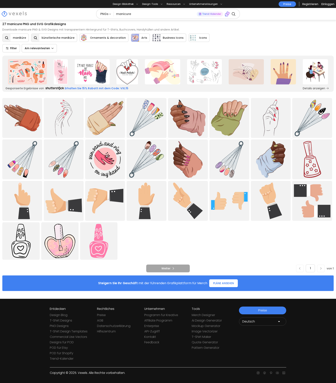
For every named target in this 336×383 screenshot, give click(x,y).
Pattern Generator (205, 347)
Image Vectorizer (205, 331)
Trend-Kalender (62, 358)
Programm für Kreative (161, 315)
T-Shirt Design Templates (69, 331)
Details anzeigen (314, 88)
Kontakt (150, 337)
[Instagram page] (258, 372)
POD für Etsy (59, 347)
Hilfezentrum (106, 331)
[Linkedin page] (283, 372)
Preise (101, 315)
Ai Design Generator (207, 320)
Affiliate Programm (158, 320)
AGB (100, 320)
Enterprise (151, 326)
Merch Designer (203, 315)
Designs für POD (62, 342)
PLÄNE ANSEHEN (223, 283)
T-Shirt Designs (61, 320)
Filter (13, 48)
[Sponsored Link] (27, 71)
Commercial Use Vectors (68, 337)
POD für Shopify (61, 353)
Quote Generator (205, 342)
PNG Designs (59, 326)
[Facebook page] (264, 372)
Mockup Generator (206, 326)
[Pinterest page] (271, 372)
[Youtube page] (277, 372)
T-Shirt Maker (201, 337)
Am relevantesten (37, 48)
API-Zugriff (152, 331)
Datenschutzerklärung (113, 326)
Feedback (151, 342)
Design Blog (58, 315)
